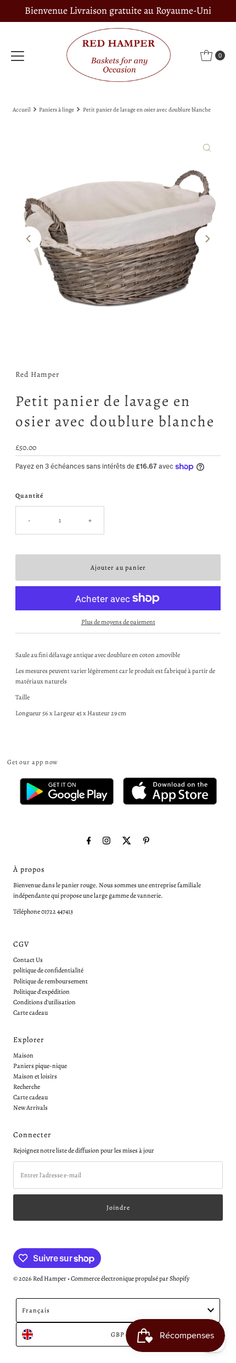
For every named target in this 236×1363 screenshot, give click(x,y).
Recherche (26, 1086)
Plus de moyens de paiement (118, 621)
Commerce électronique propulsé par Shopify (130, 1278)
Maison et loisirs (35, 1076)
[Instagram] (106, 841)
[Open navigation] (17, 55)
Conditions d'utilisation (44, 1002)
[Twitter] (126, 841)
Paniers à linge (56, 109)
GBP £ (120, 1334)
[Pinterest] (146, 841)
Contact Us (28, 959)
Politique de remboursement (50, 981)
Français (36, 1310)
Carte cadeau (30, 1012)
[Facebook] (89, 841)
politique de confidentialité (48, 970)
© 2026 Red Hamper (39, 1278)
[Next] (207, 238)
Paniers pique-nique (40, 1065)
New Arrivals (30, 1107)
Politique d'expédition (41, 991)
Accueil (22, 109)
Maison (23, 1055)
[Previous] (29, 238)
